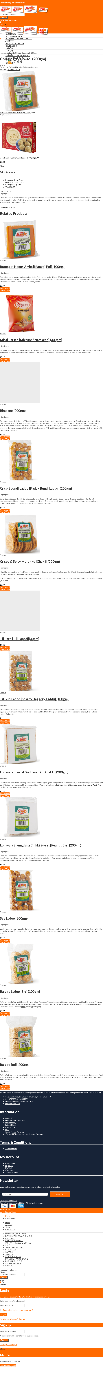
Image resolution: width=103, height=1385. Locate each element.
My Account (10, 1163)
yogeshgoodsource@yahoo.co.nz (19, 1101)
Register (4, 1340)
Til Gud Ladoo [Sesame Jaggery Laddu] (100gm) (34, 699)
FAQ (7, 1129)
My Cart (8, 1168)
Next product (5, 115)
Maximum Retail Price (14, 181)
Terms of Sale (11, 1148)
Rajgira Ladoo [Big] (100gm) (20, 991)
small (23, 1006)
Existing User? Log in (8, 1344)
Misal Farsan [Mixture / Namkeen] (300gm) (31, 340)
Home (2, 53)
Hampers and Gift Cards (15, 1120)
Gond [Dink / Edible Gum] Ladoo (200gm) (17, 158)
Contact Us (10, 1127)
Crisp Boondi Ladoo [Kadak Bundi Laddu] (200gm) (36, 488)
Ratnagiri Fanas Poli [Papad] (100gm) (15, 112)
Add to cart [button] (5, 288)
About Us (9, 1118)
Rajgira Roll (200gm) (15, 1065)
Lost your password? (24, 1310)
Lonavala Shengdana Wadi (86, 785)
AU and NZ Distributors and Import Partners (24, 1134)
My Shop (9, 1165)
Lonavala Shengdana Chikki (61, 785)
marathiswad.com (12, 1103)
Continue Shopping (8, 1365)
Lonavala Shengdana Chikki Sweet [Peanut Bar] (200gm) (40, 845)
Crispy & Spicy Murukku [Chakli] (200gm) (30, 561)
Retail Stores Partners (14, 1132)
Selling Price (10, 184)
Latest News (10, 1125)
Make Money (10, 1123)
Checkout (9, 1170)
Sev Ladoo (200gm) (14, 918)
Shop (7, 53)
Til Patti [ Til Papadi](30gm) (19, 639)
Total (7, 187)
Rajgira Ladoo (77, 1077)
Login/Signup (5, 1212)
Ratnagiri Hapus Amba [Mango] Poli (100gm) (32, 267)
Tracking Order (11, 1172)
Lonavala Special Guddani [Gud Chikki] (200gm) (34, 772)
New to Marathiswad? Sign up (12, 1319)
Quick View (5, 290)
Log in (3, 1314)
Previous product (7, 69)
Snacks (12, 53)
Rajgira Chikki (63, 1077)
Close (13, 1212)
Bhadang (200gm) (13, 411)
